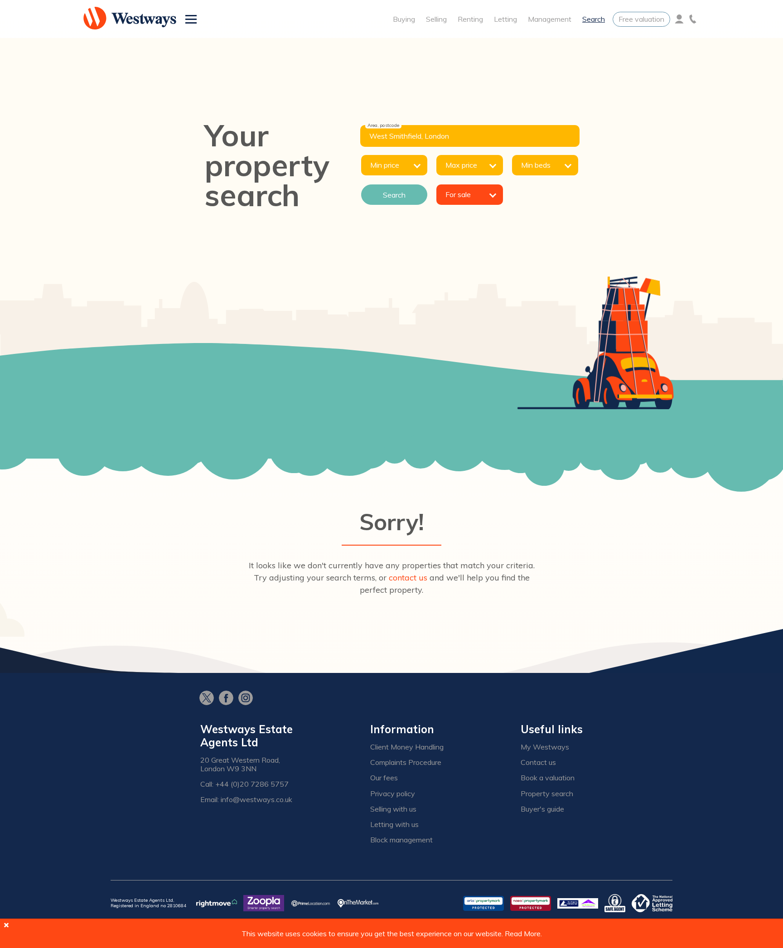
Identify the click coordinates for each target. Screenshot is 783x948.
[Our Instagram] (248, 699)
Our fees (384, 778)
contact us (408, 577)
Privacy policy (392, 793)
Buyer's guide (542, 809)
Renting (470, 19)
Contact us (538, 762)
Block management (401, 840)
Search (593, 19)
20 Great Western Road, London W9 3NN (240, 764)
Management (549, 19)
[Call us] (692, 19)
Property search (547, 793)
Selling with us (393, 809)
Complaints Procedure (405, 762)
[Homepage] (129, 19)
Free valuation (641, 19)
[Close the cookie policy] (6, 924)
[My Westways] (679, 19)
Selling (436, 19)
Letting (505, 19)
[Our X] (209, 699)
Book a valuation (548, 778)
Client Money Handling (407, 747)
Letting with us (394, 824)
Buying (404, 19)
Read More (523, 933)
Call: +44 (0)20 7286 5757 (244, 784)
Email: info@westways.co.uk (246, 799)
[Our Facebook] (228, 699)
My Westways (545, 747)
